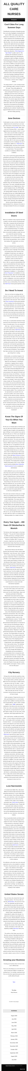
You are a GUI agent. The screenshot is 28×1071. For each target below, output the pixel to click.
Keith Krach (19, 143)
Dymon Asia (15, 802)
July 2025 (14, 1059)
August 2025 (14, 1056)
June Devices (14, 118)
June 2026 (14, 1022)
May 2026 (14, 1025)
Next (14, 982)
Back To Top (22, 1069)
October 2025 (14, 1049)
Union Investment (10, 301)
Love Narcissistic (14, 786)
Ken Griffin (15, 127)
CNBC (14, 704)
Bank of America (17, 455)
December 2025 (14, 1042)
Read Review (14, 992)
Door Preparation (9, 272)
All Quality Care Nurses (14, 9)
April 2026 (14, 1029)
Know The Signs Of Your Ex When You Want (14, 419)
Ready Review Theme (10, 1065)
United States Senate (14, 894)
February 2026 (14, 1036)
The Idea (14, 990)
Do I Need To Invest (14, 290)
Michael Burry (11, 901)
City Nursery (14, 672)
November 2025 (14, 1046)
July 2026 (14, 1019)
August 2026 (14, 1015)
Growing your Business (14, 960)
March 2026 (14, 1032)
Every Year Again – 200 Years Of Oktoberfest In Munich (14, 525)
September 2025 (14, 1053)
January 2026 (14, 1039)
